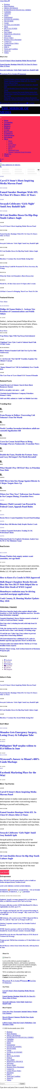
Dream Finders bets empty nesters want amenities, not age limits (16, 557)
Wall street (7, 36)
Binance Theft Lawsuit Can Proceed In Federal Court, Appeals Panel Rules (18, 505)
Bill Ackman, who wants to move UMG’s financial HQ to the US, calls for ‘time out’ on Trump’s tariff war (19, 919)
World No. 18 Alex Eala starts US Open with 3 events (21, 100)
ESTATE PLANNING (11, 19)
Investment (8, 137)
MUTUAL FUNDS (10, 28)
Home (6, 120)
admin (3, 317)
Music (6, 27)
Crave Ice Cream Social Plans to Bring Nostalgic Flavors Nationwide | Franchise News (19, 442)
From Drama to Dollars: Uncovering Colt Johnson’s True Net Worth (17, 416)
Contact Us (7, 41)
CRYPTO (7, 14)
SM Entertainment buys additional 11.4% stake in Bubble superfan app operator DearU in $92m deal (17, 639)
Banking (7, 124)
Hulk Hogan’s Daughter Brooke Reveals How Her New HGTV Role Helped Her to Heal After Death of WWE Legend (19, 584)
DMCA (6, 47)
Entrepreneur (8, 17)
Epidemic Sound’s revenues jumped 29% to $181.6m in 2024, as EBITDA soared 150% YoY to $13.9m (18, 900)
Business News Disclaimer (12, 40)
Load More (4, 872)
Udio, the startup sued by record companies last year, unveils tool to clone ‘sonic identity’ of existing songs (18, 629)
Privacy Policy (9, 38)
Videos (6, 53)
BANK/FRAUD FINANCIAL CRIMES (17, 10)
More (6, 139)
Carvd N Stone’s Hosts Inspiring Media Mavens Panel (18, 60)
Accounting (8, 122)
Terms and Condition (11, 49)
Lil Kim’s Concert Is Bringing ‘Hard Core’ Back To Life (19, 291)
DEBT (6, 15)
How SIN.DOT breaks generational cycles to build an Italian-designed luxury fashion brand (18, 881)
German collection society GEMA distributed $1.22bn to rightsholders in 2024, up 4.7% (19, 906)
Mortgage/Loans (13, 150)
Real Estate (8, 132)
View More (3, 302)
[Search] (1, 161)
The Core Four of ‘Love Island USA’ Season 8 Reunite (19, 375)
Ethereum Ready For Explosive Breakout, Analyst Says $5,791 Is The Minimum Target (19, 540)
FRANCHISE (8, 21)
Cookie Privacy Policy (11, 43)
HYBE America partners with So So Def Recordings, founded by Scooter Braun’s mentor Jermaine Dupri (17, 930)
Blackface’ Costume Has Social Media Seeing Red (20, 92)
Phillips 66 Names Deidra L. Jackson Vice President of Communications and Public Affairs (17, 311)
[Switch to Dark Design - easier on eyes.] (1, 159)
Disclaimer (7, 45)
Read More (3, 331)
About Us (7, 51)
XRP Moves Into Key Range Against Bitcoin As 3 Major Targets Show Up (20, 482)
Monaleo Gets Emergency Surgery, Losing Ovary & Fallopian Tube (18, 733)
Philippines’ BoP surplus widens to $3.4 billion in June (18, 747)
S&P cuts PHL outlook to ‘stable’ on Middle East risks (18, 398)
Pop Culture (8, 32)
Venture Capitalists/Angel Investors (19, 152)
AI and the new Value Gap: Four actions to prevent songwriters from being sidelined (18, 634)
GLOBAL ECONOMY (12, 25)
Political (6, 30)
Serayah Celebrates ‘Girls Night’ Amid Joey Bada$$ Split (19, 70)
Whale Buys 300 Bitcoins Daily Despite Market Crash (18, 524)
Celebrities (7, 12)
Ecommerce (8, 133)
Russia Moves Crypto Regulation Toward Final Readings (20, 518)
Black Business (9, 6)
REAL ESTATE (3, 552)
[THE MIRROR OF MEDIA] (20, 110)
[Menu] (0, 117)
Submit (22, 1084)
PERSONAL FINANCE (12, 34)
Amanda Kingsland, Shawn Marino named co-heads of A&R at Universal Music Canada (19, 619)
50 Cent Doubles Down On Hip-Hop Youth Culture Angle (19, 216)
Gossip (6, 23)
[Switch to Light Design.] (3, 159)
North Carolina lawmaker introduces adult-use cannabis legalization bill (19, 429)
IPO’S (10, 148)
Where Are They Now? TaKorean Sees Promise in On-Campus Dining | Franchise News (20, 495)
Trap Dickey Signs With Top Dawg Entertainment (17, 336)
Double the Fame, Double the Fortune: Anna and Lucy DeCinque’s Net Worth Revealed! (19, 456)
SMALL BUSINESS (11, 8)
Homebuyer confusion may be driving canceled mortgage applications (17, 592)
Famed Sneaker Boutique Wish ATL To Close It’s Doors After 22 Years (19, 193)
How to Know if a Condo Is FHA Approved (20, 577)
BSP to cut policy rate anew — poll (12, 390)
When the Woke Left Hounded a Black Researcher (20, 98)
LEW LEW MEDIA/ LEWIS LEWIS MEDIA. (15, 886)
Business (7, 4)
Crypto (6, 130)
